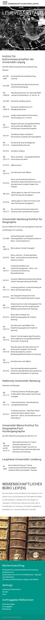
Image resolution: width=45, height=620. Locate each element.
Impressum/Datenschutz (11, 589)
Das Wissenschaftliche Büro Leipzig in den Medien (20, 579)
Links (4, 594)
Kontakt (5, 592)
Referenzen (6, 609)
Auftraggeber (7, 607)
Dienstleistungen (8, 604)
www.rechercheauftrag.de (11, 617)
